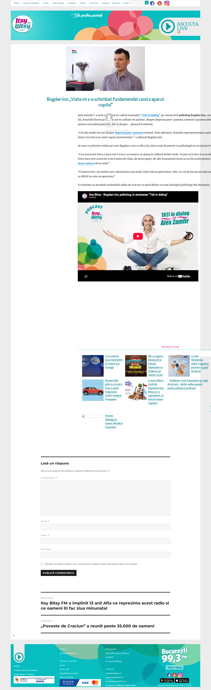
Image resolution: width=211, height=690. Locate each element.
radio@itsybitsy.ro (113, 673)
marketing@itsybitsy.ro (116, 681)
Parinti (45, 3)
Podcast (109, 131)
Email (45, 535)
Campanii (72, 3)
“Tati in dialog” (150, 115)
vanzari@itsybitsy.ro (115, 677)
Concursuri (94, 3)
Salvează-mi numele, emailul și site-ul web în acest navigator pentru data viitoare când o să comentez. (91, 564)
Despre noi (116, 3)
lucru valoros (86, 163)
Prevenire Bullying (114, 661)
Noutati (82, 3)
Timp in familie (58, 3)
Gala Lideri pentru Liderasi (117, 653)
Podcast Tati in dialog (120, 131)
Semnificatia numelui (69, 673)
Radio (16, 3)
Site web (46, 549)
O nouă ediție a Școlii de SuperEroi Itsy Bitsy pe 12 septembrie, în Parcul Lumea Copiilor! (156, 392)
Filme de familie (66, 677)
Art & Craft (64, 669)
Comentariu (49, 478)
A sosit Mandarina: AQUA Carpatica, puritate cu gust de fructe (200, 364)
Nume (45, 521)
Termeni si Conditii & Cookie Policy (120, 685)
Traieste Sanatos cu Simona (25, 670)
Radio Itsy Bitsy (111, 123)
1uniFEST (109, 657)
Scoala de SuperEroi (31, 3)
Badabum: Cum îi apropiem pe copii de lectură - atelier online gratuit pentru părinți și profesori (188, 384)
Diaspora (106, 3)
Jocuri (62, 665)
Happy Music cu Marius (24, 674)
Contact (126, 3)
